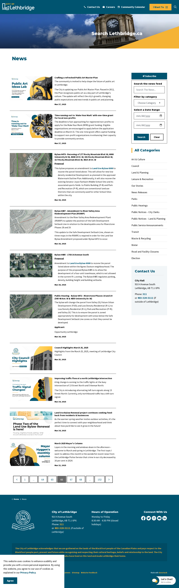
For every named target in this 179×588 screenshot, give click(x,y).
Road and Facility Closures (145, 251)
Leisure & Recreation (142, 179)
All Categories (147, 150)
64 (42, 479)
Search (141, 137)
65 (52, 479)
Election (135, 258)
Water (134, 245)
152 (100, 479)
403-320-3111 (62, 528)
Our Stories (137, 185)
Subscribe (150, 76)
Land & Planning (140, 172)
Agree (10, 580)
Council (135, 166)
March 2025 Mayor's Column (69, 443)
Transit (135, 231)
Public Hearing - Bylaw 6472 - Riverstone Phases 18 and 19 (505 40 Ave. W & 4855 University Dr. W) (83, 297)
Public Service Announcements (147, 225)
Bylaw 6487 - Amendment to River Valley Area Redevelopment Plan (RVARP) (77, 212)
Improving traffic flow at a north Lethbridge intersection (83, 378)
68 (80, 479)
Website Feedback (89, 572)
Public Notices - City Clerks (145, 212)
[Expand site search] (175, 7)
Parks (134, 198)
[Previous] (17, 479)
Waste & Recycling (141, 238)
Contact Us (93, 7)
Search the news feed (148, 83)
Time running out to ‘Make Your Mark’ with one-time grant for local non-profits (84, 116)
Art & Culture (138, 159)
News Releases (139, 192)
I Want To (158, 7)
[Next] (109, 479)
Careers (110, 7)
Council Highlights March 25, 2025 (71, 347)
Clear (157, 137)
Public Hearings (139, 205)
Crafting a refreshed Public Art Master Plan (76, 77)
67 (71, 479)
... (33, 479)
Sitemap (75, 572)
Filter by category (145, 96)
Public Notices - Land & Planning (148, 218)
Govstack (163, 572)
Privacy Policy (28, 572)
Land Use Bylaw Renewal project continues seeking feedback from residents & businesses (84, 414)
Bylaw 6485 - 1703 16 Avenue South (72, 254)
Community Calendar (133, 7)
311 (62, 524)
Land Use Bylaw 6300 (102, 168)
